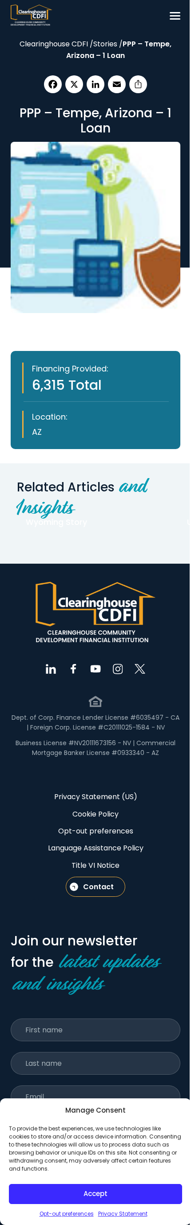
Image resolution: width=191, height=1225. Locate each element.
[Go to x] (140, 669)
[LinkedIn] (95, 84)
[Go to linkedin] (51, 669)
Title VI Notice (95, 865)
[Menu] (175, 15)
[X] (74, 84)
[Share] (138, 84)
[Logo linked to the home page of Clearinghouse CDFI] (31, 15)
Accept (95, 1193)
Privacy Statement (122, 1213)
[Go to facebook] (73, 669)
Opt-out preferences (67, 1213)
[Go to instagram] (118, 669)
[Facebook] (53, 84)
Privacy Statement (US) (95, 797)
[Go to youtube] (95, 669)
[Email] (116, 84)
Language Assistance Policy (95, 848)
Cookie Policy (95, 814)
